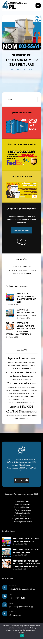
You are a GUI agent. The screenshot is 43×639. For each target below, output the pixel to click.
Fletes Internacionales (23, 510)
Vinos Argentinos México (23, 522)
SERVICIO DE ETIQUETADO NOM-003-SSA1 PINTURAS (26, 312)
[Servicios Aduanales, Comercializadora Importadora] (14, 5)
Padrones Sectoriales (23, 513)
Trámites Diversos (22, 516)
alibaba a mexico (15, 376)
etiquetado (17, 390)
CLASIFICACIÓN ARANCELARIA (21, 379)
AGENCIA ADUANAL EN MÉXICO (18, 365)
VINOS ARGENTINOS (21, 418)
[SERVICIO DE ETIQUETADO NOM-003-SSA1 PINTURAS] (10, 312)
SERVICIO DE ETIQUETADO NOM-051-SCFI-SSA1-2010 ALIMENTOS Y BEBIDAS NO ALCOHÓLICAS (21, 328)
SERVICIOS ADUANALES (29, 412)
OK (22, 636)
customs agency (26, 388)
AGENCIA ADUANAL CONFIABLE (25, 362)
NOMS (17, 403)
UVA (21, 415)
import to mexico (24, 400)
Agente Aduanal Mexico (22, 519)
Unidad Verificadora (13, 415)
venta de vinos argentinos (29, 415)
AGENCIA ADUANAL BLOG (22, 267)
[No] (40, 631)
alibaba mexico (27, 376)
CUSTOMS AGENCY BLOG (22, 274)
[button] (21, 242)
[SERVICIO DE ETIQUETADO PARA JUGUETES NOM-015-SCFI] (10, 296)
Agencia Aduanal (18, 358)
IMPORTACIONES (15, 393)
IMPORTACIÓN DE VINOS (25, 396)
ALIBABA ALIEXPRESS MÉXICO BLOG (22, 270)
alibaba (34, 373)
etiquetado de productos (29, 390)
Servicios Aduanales (22, 504)
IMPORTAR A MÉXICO (12, 400)
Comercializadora (19, 383)
